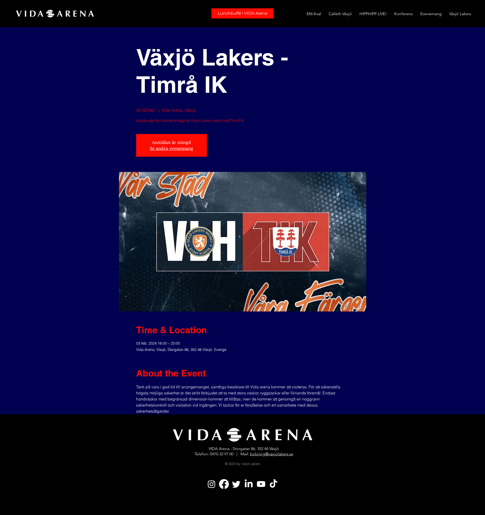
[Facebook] (224, 484)
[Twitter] (236, 484)
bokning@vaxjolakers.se (271, 454)
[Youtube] (261, 484)
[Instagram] (211, 484)
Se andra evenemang (171, 148)
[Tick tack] (273, 484)
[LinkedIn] (249, 484)
